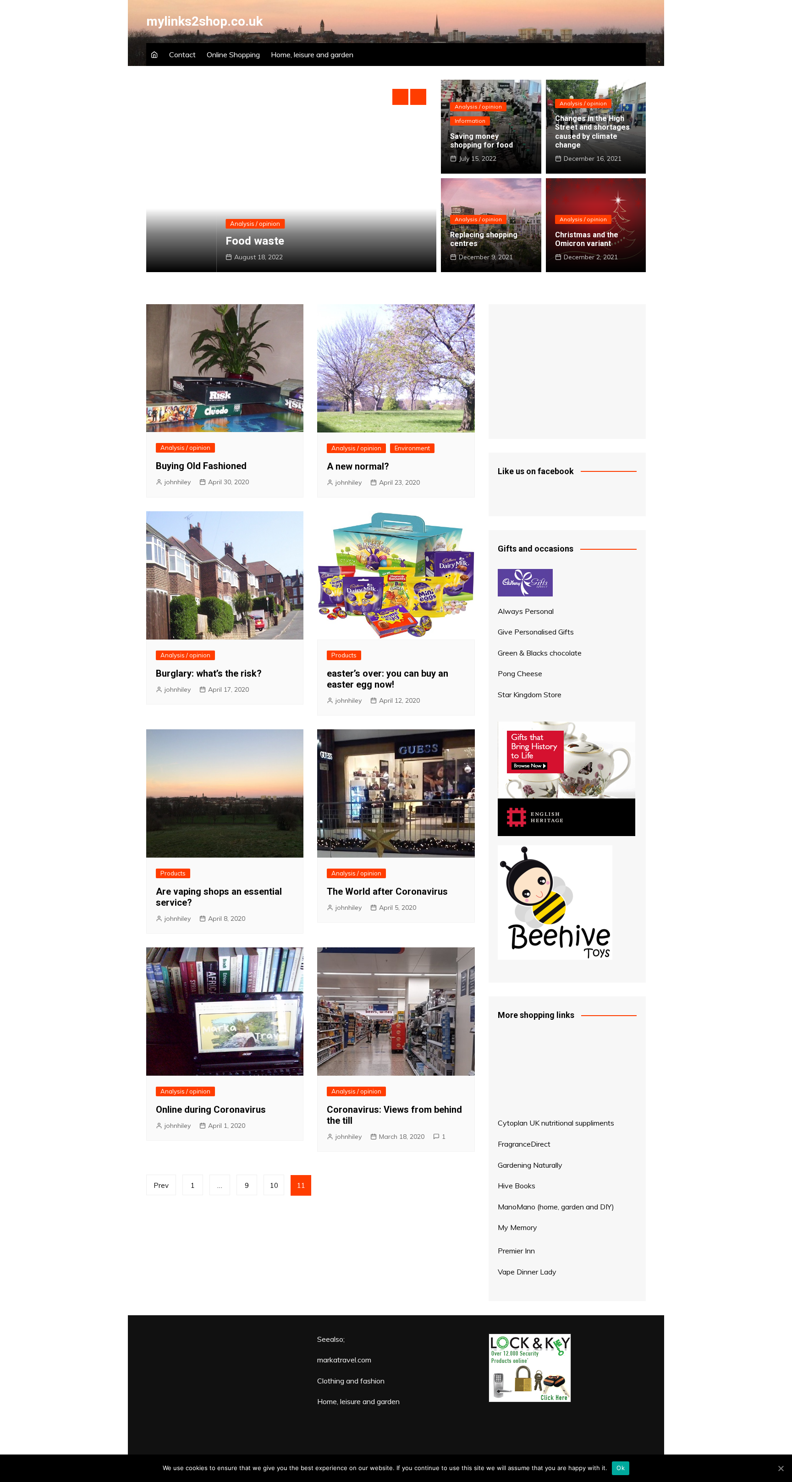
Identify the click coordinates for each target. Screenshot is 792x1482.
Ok (620, 1467)
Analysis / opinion (185, 223)
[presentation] (400, 97)
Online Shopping (233, 54)
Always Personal (526, 611)
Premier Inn (516, 1250)
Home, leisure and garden (312, 54)
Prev (161, 1185)
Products (344, 655)
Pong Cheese (520, 673)
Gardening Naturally (530, 1165)
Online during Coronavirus (211, 1109)
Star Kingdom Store (529, 694)
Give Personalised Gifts (536, 631)
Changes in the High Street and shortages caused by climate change (592, 131)
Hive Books (516, 1185)
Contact (182, 54)
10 (274, 1185)
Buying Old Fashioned (201, 465)
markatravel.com (344, 1359)
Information (470, 120)
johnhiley (178, 482)
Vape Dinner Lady (527, 1271)
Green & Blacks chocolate (540, 652)
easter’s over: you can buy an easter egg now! (387, 679)
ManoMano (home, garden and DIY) (556, 1206)
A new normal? (358, 466)
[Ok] (780, 1468)
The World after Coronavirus (387, 891)
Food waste (184, 241)
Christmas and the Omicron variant (586, 239)
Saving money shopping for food (481, 140)
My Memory (517, 1227)
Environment (412, 448)
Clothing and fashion (351, 1380)
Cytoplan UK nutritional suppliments (556, 1122)
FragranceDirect (524, 1143)
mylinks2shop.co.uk (204, 21)
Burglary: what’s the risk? (209, 673)
